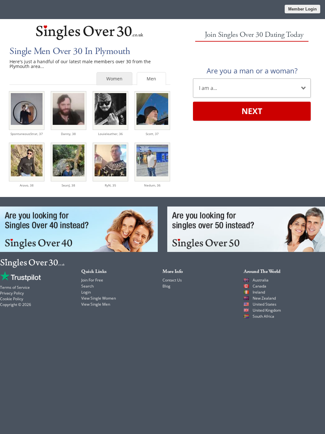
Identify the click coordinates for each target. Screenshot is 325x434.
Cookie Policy (11, 299)
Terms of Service (15, 287)
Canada (259, 286)
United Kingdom (267, 310)
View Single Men (95, 304)
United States (264, 304)
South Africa (263, 316)
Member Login (302, 9)
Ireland (259, 292)
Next (252, 110)
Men (151, 79)
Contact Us (172, 280)
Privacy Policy (12, 293)
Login (86, 292)
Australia (261, 280)
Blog (166, 286)
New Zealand (264, 298)
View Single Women (98, 298)
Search (87, 286)
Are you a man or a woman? (252, 70)
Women (114, 79)
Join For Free (92, 280)
